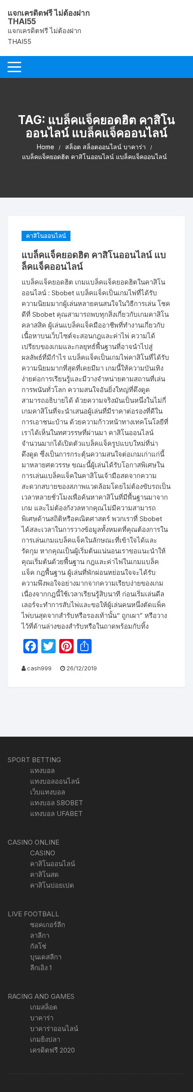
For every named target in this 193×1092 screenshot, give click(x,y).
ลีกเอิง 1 (41, 967)
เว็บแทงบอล (47, 792)
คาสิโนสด (44, 874)
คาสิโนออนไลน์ (46, 235)
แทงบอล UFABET (56, 813)
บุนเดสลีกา (45, 957)
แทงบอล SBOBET (56, 802)
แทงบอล (42, 770)
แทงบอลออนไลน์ (54, 781)
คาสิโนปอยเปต (52, 885)
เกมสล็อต (43, 1007)
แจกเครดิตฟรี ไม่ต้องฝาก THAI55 (49, 17)
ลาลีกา (39, 935)
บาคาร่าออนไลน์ (54, 1028)
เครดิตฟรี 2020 (52, 1050)
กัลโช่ (38, 946)
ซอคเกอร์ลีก (47, 924)
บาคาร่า (41, 1018)
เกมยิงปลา (45, 1039)
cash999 (39, 668)
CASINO (42, 853)
